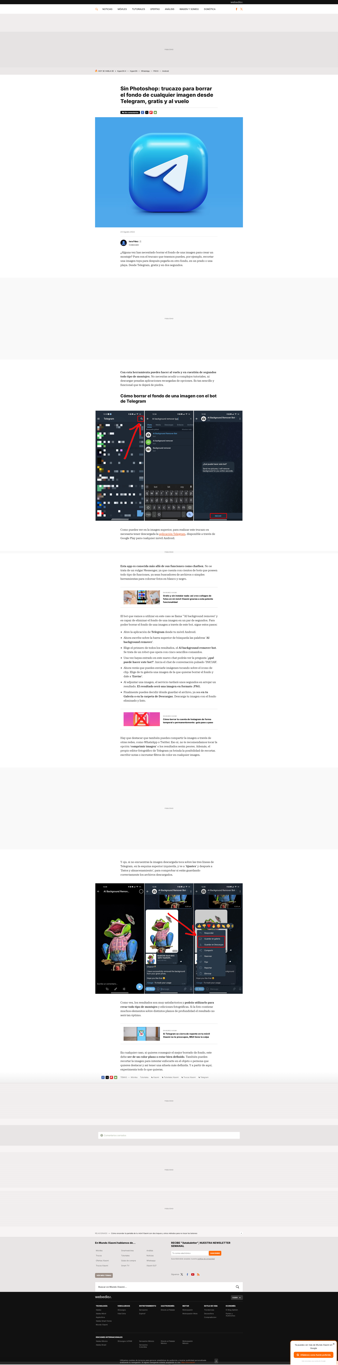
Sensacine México (146, 1341)
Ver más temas (104, 1275)
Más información (188, 1362)
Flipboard (151, 112)
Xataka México (102, 1341)
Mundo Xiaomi (102, 1325)
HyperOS (133, 71)
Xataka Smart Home (104, 1321)
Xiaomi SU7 (151, 1265)
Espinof (142, 1313)
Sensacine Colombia (143, 1346)
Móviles (122, 9)
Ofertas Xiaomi (102, 1260)
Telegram (204, 1077)
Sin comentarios (131, 112)
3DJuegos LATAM (125, 1341)
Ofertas (155, 9)
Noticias (107, 9)
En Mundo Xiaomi (170, 592)
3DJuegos (122, 1310)
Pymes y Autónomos (230, 1314)
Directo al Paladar (168, 1310)
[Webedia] (237, 2)
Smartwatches (127, 1250)
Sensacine (143, 1310)
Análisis (169, 9)
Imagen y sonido (189, 9)
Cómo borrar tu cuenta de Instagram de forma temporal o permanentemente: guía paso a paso (188, 721)
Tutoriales (138, 9)
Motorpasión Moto (190, 1313)
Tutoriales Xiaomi (171, 1077)
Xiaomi (156, 1077)
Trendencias (209, 1310)
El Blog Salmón (232, 1310)
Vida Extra (122, 1313)
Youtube (193, 1274)
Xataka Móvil (101, 1313)
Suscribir (215, 1253)
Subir (235, 1298)
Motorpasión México (187, 1342)
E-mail (155, 112)
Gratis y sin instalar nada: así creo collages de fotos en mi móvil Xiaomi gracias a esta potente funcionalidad (188, 598)
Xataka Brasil (101, 1345)
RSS (198, 1274)
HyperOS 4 (121, 71)
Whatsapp (151, 1260)
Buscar (237, 1286)
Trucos (99, 1255)
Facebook (236, 9)
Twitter (241, 9)
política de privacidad (206, 1259)
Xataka (98, 1310)
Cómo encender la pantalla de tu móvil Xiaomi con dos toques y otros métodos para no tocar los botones (154, 1233)
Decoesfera (209, 1313)
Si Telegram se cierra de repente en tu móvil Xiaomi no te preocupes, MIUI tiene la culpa (186, 1035)
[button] (135, 241)
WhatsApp (145, 71)
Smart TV (125, 1265)
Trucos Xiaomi (189, 1077)
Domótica (209, 9)
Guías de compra (128, 1260)
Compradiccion (210, 1317)
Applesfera (100, 1317)
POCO (155, 71)
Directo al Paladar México (168, 1342)
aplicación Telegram (172, 534)
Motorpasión (187, 1310)
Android (165, 71)
